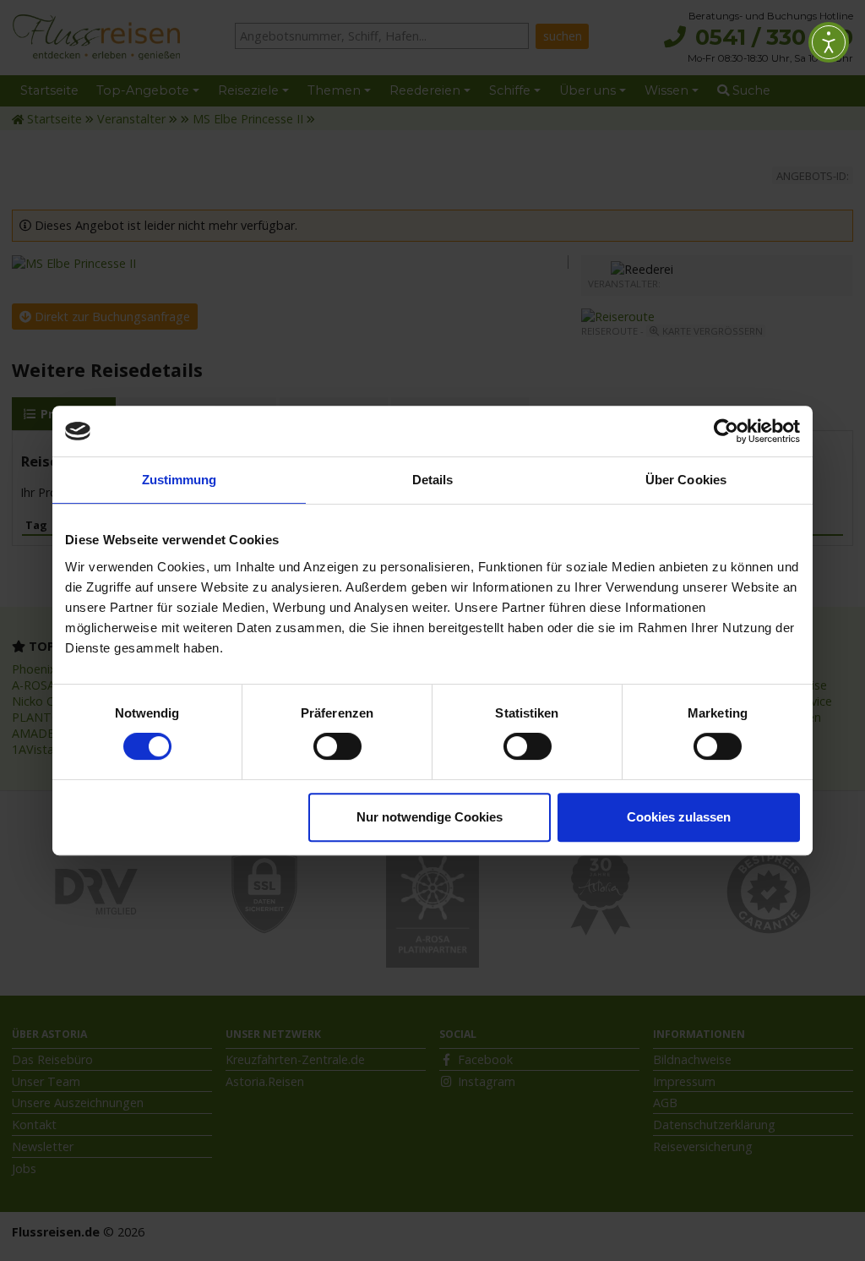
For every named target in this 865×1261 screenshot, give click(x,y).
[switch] (337, 746)
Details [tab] (433, 479)
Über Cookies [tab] (685, 479)
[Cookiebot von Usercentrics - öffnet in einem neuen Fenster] (726, 431)
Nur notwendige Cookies (429, 817)
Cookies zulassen (679, 817)
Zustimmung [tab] (179, 479)
